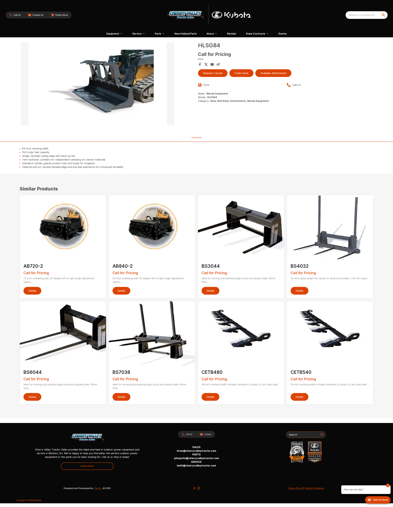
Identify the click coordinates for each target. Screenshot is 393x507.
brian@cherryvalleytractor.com (196, 450)
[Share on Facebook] (200, 64)
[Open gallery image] (97, 83)
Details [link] (32, 290)
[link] (59, 15)
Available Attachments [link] (273, 73)
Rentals (231, 33)
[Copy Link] (218, 64)
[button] (15, 15)
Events (282, 33)
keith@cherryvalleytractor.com (196, 465)
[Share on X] (206, 64)
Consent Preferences (28, 500)
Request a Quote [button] (212, 73)
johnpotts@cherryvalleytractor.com (196, 458)
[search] (383, 15)
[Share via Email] (212, 64)
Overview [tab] (196, 137)
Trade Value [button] (241, 73)
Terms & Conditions (314, 488)
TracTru (98, 488)
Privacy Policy (295, 488)
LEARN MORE (87, 466)
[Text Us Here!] (378, 500)
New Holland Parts (185, 33)
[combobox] (366, 15)
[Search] (322, 434)
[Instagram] (198, 488)
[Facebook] (194, 488)
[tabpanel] (108, 84)
